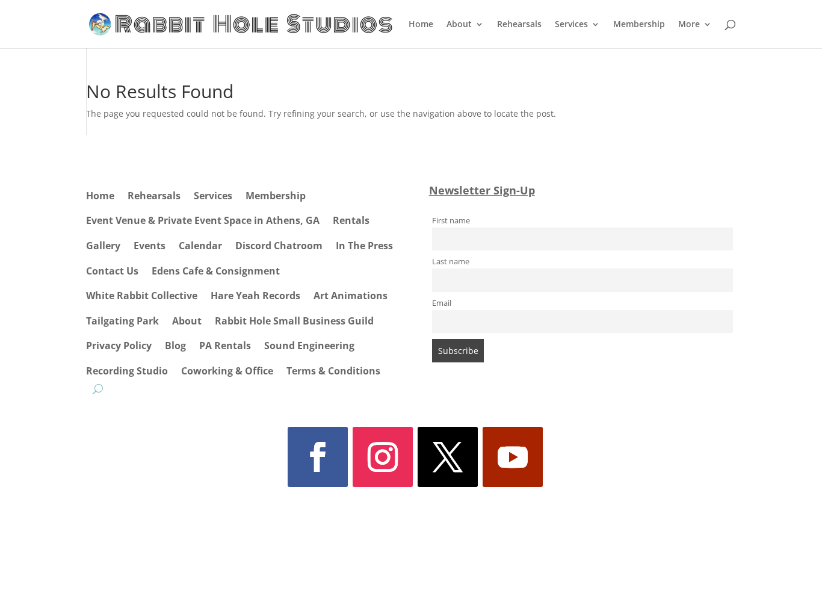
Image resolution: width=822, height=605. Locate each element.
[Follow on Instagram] (383, 457)
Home (421, 24)
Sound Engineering (309, 345)
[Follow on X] (448, 457)
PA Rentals (225, 345)
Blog (175, 345)
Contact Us (112, 271)
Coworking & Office (227, 370)
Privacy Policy (119, 345)
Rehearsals (519, 24)
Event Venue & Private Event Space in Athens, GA (203, 220)
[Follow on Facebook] (318, 457)
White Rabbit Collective (141, 295)
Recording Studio (127, 370)
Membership (639, 24)
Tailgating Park (122, 320)
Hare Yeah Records (255, 295)
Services (571, 24)
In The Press (364, 245)
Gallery (103, 245)
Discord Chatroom (279, 245)
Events (149, 245)
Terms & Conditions (333, 370)
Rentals (351, 220)
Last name (450, 261)
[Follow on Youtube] (513, 457)
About (459, 24)
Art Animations (351, 295)
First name (451, 221)
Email (441, 303)
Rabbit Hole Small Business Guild (294, 320)
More (689, 24)
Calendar (200, 245)
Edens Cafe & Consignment (216, 271)
